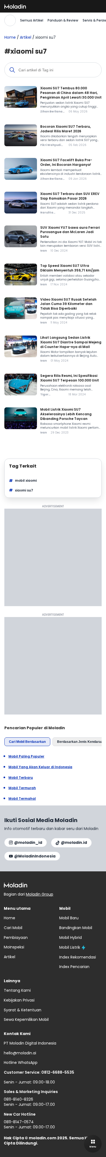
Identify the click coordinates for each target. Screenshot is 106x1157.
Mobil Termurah (22, 788)
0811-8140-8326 (18, 1099)
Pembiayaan (16, 937)
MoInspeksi (14, 947)
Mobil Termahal (22, 798)
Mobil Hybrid (70, 937)
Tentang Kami (17, 990)
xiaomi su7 (24, 490)
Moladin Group (39, 894)
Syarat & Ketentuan (22, 1010)
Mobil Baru (69, 918)
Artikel (25, 37)
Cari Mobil (13, 927)
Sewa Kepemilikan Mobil (26, 1019)
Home (10, 37)
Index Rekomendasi (77, 957)
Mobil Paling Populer (26, 756)
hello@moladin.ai (20, 1053)
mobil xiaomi (26, 480)
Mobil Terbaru (20, 778)
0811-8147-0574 (19, 1122)
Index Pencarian (74, 966)
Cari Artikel (10, 20)
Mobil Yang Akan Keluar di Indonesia (40, 767)
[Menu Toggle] (93, 1144)
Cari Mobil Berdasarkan (27, 742)
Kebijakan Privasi (19, 1000)
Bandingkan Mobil (75, 927)
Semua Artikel (31, 20)
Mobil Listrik (69, 947)
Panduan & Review (63, 20)
